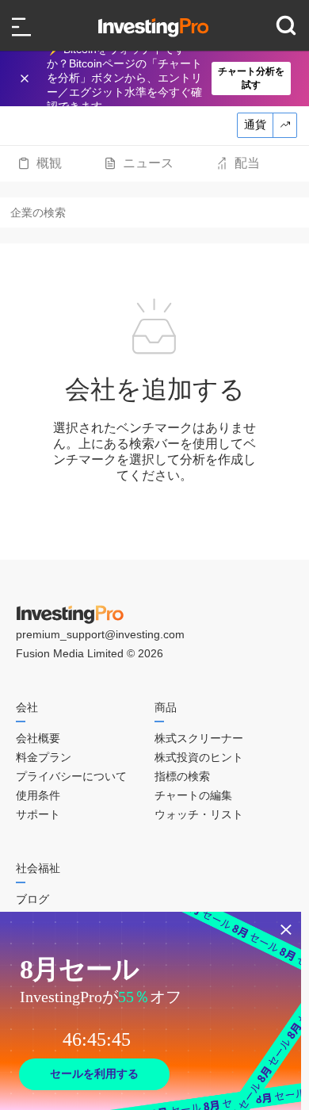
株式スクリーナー (198, 738)
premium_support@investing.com (100, 634)
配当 (247, 163)
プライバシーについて (71, 776)
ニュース (148, 163)
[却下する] (26, 78)
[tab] (39, 163)
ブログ (32, 899)
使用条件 (38, 795)
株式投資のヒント (198, 757)
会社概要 (38, 738)
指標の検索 (182, 776)
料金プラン (43, 757)
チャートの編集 (193, 795)
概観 (49, 163)
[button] (162, 78)
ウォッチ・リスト (198, 814)
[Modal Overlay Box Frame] (150, 1011)
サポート (38, 814)
